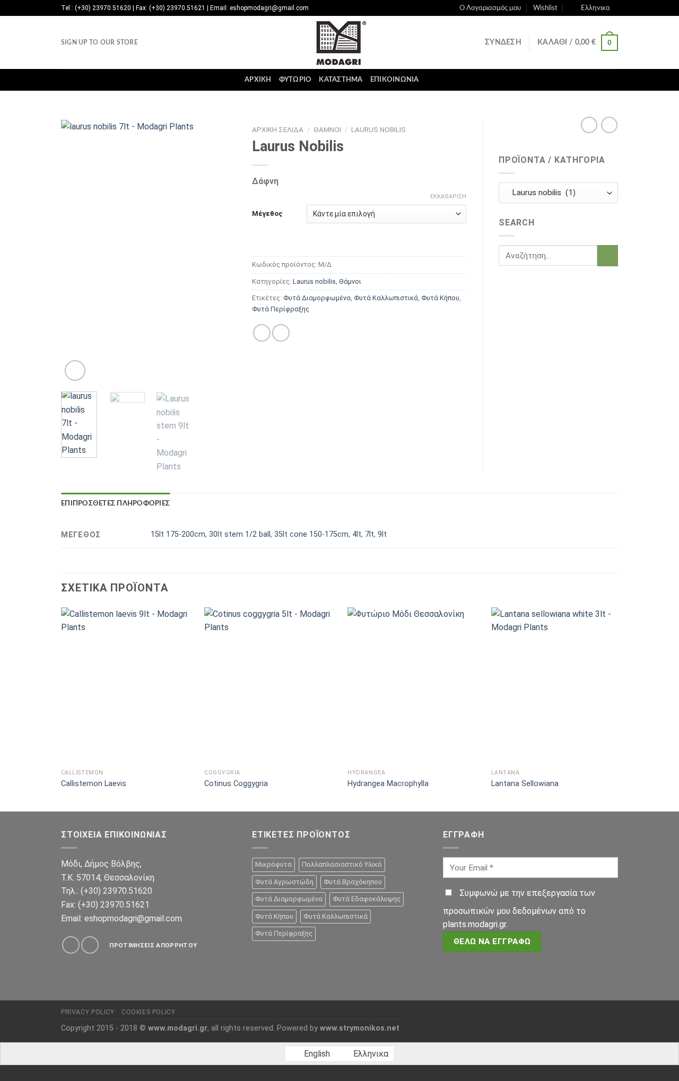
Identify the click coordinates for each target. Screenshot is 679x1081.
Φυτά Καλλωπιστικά (386, 298)
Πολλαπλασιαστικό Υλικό (342, 864)
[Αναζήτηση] (430, 79)
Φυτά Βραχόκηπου (353, 882)
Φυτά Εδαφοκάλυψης (367, 899)
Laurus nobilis (378, 129)
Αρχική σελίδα (277, 129)
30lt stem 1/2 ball (240, 534)
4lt (356, 534)
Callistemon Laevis (93, 783)
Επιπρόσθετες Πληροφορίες (115, 503)
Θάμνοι (327, 129)
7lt (369, 534)
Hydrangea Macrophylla (388, 783)
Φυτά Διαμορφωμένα (317, 298)
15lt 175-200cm (178, 534)
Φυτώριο (295, 79)
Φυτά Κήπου (440, 298)
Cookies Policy (148, 1012)
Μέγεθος (267, 213)
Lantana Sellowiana (525, 783)
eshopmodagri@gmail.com (133, 918)
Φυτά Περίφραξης (280, 309)
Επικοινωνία (394, 79)
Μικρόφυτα (273, 864)
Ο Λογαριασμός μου (490, 8)
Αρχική (258, 79)
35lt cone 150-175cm (311, 534)
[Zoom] (75, 370)
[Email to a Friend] (281, 333)
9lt (382, 534)
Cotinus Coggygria (236, 783)
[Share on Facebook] (262, 333)
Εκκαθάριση (448, 196)
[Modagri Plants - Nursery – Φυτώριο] (339, 42)
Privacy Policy (88, 1012)
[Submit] (607, 255)
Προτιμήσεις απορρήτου (153, 945)
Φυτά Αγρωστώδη (284, 882)
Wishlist (545, 8)
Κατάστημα (340, 79)
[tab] (115, 503)
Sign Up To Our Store (99, 42)
